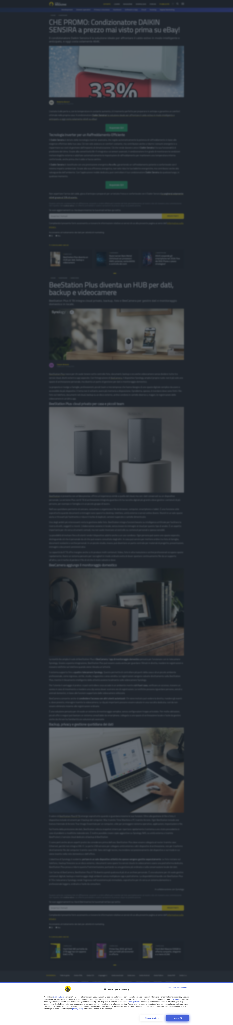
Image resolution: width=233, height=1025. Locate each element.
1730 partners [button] (58, 997)
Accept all (178, 1018)
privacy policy (77, 1009)
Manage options (152, 1018)
